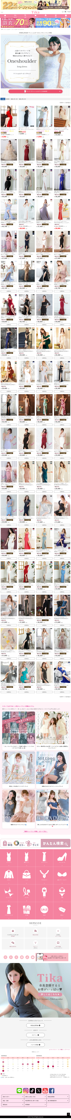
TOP (2, 29)
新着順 (7, 99)
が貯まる (35, 947)
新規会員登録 (35, 1025)
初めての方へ (6, 1096)
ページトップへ (68, 1114)
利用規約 (27, 1104)
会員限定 (58, 935)
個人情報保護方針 (52, 1100)
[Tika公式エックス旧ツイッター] (16, 957)
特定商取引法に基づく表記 (32, 1100)
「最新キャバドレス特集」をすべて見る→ (35, 831)
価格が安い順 (14, 99)
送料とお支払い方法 (30, 1096)
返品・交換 (5, 1100)
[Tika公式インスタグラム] (5, 957)
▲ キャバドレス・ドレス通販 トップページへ (59, 1049)
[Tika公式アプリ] (52, 957)
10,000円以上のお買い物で (13, 935)
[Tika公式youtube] (33, 957)
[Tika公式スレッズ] (11, 957)
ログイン (34, 1035)
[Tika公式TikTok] (27, 957)
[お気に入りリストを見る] (63, 12)
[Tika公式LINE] (21, 957)
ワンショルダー (7, 29)
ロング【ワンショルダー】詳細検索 (37, 91)
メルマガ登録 (35, 1045)
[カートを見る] (65, 11)
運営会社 (5, 1104)
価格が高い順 (22, 99)
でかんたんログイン (58, 947)
